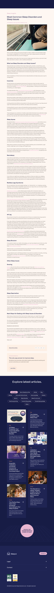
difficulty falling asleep (21, 86)
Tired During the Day (13, 401)
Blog (42, 392)
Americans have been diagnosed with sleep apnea (26, 122)
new (18, 234)
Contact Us (43, 553)
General (10, 395)
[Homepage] (11, 553)
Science (15, 398)
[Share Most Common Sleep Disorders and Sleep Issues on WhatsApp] (44, 348)
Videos (27, 404)
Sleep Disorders (24, 398)
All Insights (14, 392)
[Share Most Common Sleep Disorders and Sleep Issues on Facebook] (36, 348)
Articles (35, 392)
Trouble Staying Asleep (40, 401)
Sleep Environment (35, 398)
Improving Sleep (34, 395)
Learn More (12, 368)
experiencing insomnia (12, 91)
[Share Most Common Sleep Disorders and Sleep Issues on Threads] (41, 348)
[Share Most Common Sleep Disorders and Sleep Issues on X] (39, 348)
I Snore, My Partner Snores (21, 395)
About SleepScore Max (25, 392)
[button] (27, 561)
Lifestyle (43, 395)
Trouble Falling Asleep (26, 401)
